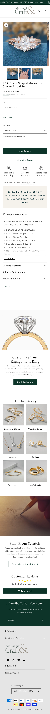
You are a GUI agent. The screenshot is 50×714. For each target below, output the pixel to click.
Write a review (24, 591)
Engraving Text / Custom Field (15, 137)
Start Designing (25, 382)
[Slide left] (3, 74)
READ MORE (9, 259)
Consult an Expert (25, 160)
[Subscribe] (42, 620)
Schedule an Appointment (25, 564)
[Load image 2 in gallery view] (25, 73)
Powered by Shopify (34, 709)
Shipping (6, 95)
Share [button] (7, 286)
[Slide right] (46, 74)
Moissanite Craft (21, 709)
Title (4, 103)
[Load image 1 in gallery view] (12, 73)
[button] (4, 11)
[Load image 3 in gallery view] (37, 73)
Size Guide (7, 117)
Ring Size (6, 125)
